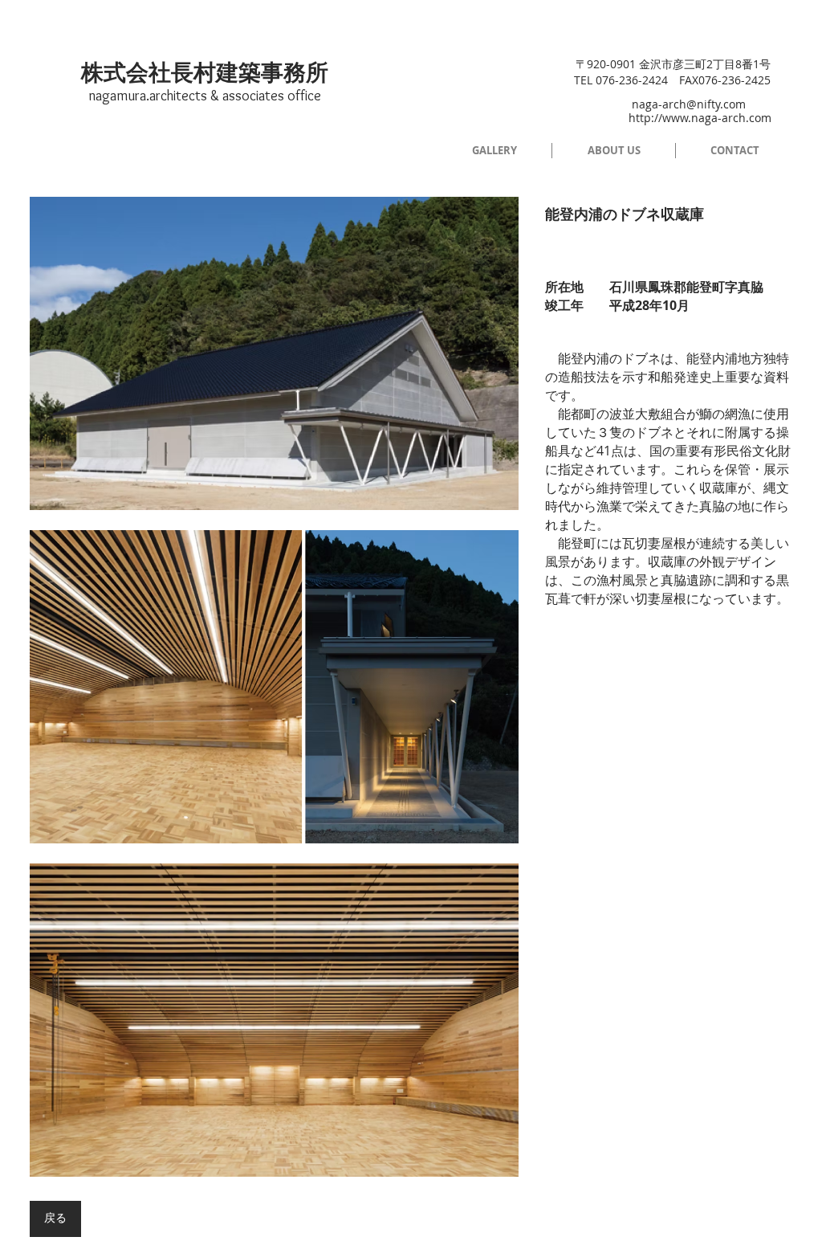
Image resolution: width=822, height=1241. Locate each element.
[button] (274, 353)
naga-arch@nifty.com (689, 104)
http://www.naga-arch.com (700, 117)
